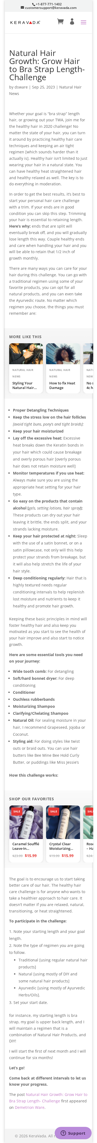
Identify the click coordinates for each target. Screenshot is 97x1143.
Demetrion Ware (29, 1107)
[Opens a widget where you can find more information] (73, 1133)
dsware (21, 87)
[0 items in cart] (60, 21)
